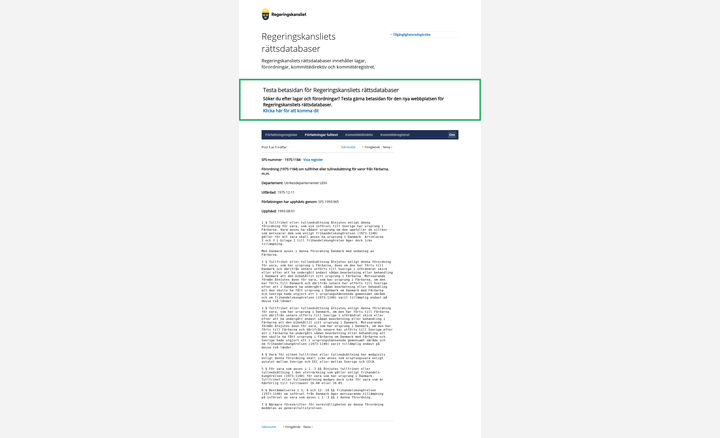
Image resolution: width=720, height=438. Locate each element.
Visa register (313, 159)
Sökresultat (348, 147)
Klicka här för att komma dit (291, 111)
